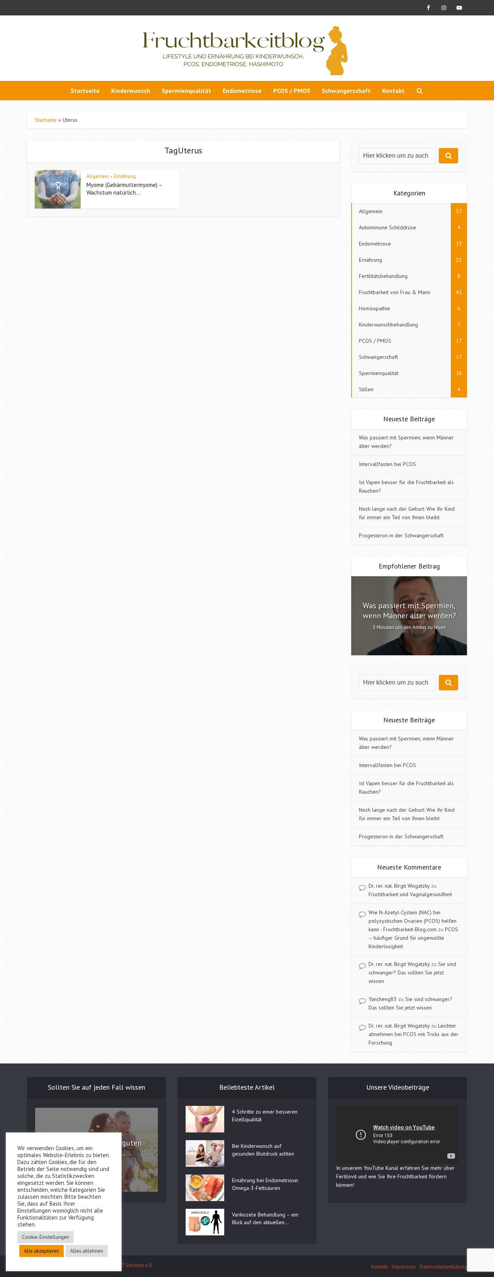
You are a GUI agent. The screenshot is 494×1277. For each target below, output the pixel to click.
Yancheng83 (383, 999)
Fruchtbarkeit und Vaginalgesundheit (410, 894)
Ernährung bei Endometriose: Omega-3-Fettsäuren (265, 1184)
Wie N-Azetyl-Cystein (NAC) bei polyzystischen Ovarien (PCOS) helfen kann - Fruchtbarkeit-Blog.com (413, 921)
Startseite (85, 90)
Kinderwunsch (130, 90)
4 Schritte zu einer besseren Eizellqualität (265, 1115)
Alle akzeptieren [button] (41, 1251)
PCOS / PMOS (291, 90)
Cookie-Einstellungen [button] (45, 1237)
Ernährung (125, 176)
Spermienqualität (186, 90)
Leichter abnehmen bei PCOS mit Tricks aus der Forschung (413, 1034)
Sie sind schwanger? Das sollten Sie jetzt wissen (412, 972)
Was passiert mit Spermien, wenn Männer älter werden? (409, 611)
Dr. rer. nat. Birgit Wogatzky (399, 885)
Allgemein (97, 176)
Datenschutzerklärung (443, 1267)
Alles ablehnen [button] (86, 1251)
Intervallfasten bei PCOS (387, 464)
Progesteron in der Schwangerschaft (401, 535)
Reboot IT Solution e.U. (128, 1265)
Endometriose (242, 90)
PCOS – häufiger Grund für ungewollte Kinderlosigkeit (413, 938)
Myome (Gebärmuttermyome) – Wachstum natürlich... (124, 188)
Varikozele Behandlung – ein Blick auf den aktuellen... (265, 1218)
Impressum (404, 1267)
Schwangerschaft (346, 90)
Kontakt (393, 90)
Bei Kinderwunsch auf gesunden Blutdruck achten (263, 1149)
